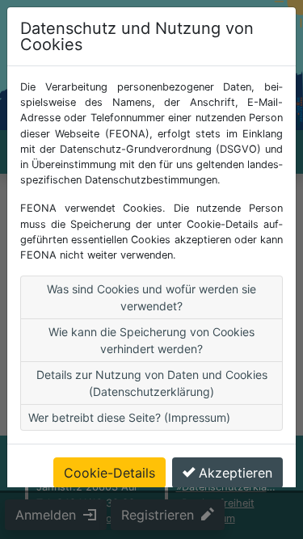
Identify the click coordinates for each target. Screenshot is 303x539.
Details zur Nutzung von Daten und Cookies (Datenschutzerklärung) (151, 383)
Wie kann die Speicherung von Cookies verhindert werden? (151, 340)
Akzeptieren (235, 473)
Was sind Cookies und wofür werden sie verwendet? (151, 297)
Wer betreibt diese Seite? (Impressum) (129, 417)
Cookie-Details (109, 473)
